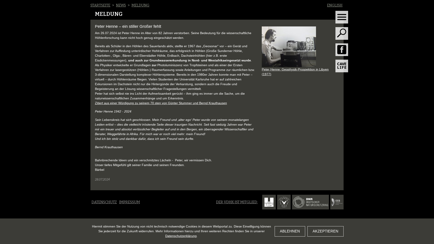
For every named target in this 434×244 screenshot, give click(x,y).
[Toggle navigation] (341, 17)
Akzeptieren (325, 231)
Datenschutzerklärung (181, 236)
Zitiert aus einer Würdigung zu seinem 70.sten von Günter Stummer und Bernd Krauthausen (161, 103)
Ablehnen (290, 231)
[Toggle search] (341, 33)
